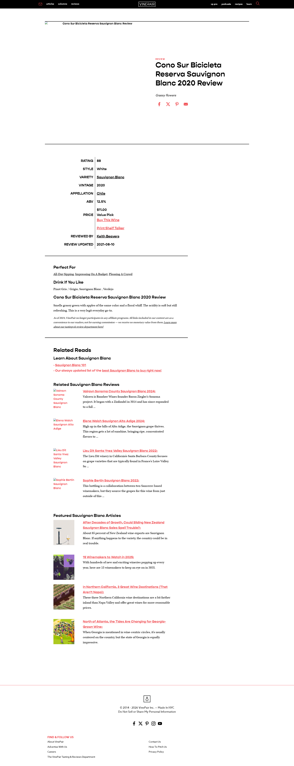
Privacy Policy (156, 752)
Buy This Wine (108, 220)
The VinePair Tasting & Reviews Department (71, 757)
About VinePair (55, 742)
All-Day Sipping (63, 274)
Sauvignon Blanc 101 (70, 365)
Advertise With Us (57, 747)
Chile (101, 193)
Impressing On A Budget (91, 274)
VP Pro (214, 3)
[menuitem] (40, 4)
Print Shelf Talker (110, 228)
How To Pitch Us (158, 747)
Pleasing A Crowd (120, 274)
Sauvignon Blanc (110, 177)
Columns (62, 3)
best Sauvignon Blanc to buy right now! (131, 370)
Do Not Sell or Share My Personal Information (147, 712)
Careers (51, 752)
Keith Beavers (108, 236)
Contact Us (155, 742)
